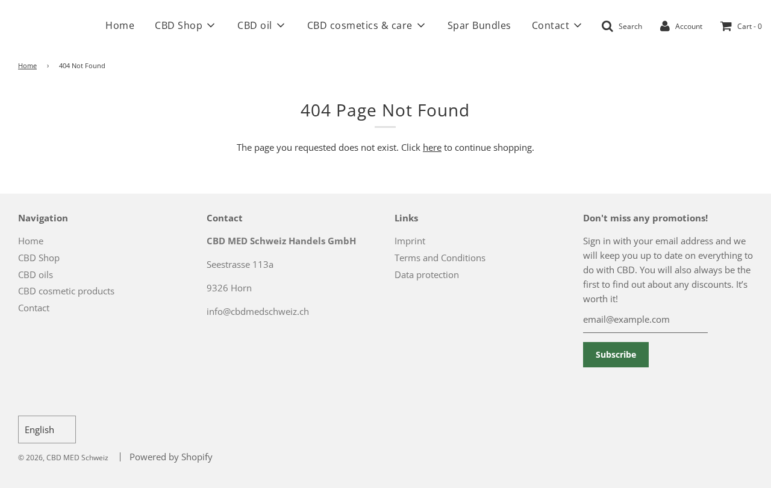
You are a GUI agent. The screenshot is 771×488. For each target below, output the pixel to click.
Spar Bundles (479, 25)
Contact (33, 308)
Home (119, 25)
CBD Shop (39, 258)
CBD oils (35, 274)
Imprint (410, 241)
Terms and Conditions (440, 258)
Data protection (427, 274)
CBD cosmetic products (66, 291)
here (432, 147)
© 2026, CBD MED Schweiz (63, 457)
